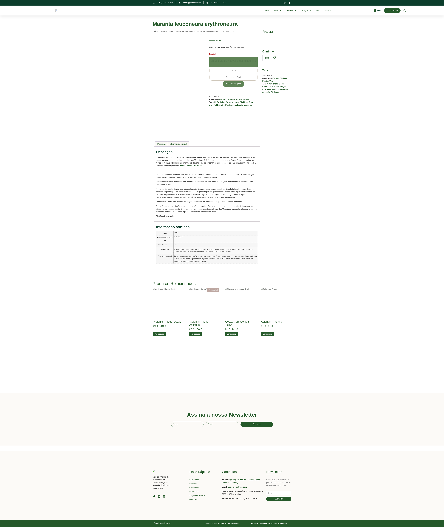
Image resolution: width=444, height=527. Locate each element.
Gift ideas (244, 102)
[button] (404, 10)
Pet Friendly (219, 105)
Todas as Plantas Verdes (198, 31)
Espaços (304, 10)
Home (266, 10)
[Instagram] (164, 496)
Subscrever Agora (233, 84)
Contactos (328, 10)
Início (156, 31)
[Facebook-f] (154, 496)
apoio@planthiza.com (237, 487)
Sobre (275, 10)
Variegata (248, 105)
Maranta (222, 99)
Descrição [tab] (161, 144)
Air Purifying (219, 102)
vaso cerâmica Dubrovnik (191, 166)
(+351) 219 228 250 (238, 480)
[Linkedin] (159, 496)
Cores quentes (232, 102)
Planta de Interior (166, 31)
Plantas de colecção (234, 105)
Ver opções (159, 334)
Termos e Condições (259, 523)
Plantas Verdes (181, 31)
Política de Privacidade (278, 523)
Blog (317, 10)
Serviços (289, 10)
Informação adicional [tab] (178, 144)
